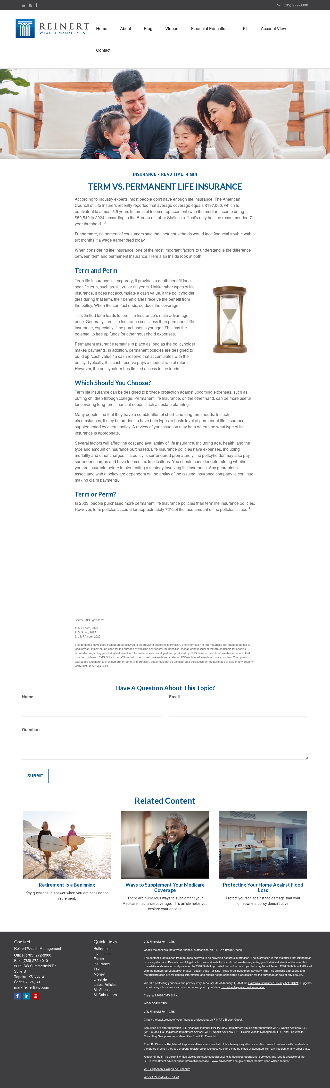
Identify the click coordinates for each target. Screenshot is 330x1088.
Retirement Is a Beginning (67, 885)
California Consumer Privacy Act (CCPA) (273, 983)
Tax (97, 968)
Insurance (102, 963)
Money (99, 974)
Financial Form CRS (162, 941)
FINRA (215, 1027)
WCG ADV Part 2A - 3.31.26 (161, 1077)
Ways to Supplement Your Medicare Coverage (165, 887)
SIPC (223, 1027)
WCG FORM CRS (155, 1003)
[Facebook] (36, 4)
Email (174, 697)
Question (31, 729)
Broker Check (234, 1019)
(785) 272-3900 (295, 4)
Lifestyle (100, 979)
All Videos (102, 989)
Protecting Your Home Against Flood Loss (263, 887)
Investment (103, 953)
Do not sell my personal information (243, 987)
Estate (99, 958)
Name (27, 697)
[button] (125, 28)
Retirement (103, 948)
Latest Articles (105, 984)
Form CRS (168, 1011)
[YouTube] (30, 4)
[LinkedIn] (23, 4)
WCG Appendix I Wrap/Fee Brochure (167, 1069)
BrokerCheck (233, 950)
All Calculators (105, 994)
